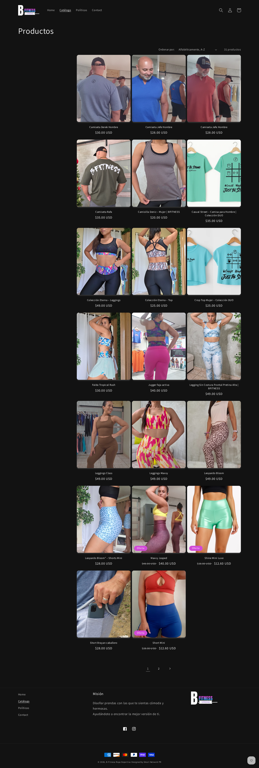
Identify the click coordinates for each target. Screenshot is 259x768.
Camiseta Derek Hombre (103, 127)
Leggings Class (103, 473)
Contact (23, 715)
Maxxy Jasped (159, 558)
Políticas (23, 708)
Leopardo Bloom (214, 473)
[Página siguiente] (169, 668)
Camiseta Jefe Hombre (159, 127)
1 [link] (148, 668)
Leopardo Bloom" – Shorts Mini (103, 558)
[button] (221, 10)
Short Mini (159, 642)
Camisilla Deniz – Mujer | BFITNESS (159, 211)
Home (22, 694)
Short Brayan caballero (103, 642)
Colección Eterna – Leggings (104, 300)
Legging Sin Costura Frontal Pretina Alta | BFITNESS (214, 386)
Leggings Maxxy (159, 473)
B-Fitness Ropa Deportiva (118, 762)
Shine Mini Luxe (214, 558)
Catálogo (24, 701)
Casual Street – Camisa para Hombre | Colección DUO (214, 213)
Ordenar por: (167, 49)
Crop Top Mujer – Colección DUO (214, 300)
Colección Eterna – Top (159, 300)
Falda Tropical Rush (103, 384)
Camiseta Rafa (103, 211)
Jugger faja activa (158, 384)
